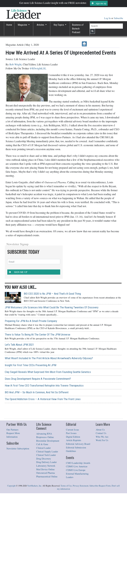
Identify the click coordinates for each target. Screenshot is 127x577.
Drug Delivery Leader (46, 545)
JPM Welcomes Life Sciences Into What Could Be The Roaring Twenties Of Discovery (51, 391)
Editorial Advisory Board (78, 527)
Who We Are (102, 520)
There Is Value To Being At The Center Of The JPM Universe (37, 418)
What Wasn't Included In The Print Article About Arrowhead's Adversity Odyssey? (49, 442)
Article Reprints (73, 524)
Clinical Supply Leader (47, 535)
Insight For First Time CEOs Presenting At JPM (30, 449)
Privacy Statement (80, 569)
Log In (107, 18)
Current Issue (72, 513)
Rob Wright (15, 64)
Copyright (11, 569)
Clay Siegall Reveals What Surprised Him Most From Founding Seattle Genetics (48, 455)
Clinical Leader (43, 531)
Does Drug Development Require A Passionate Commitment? (38, 462)
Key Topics (59, 24)
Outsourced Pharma (45, 556)
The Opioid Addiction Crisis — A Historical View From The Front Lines (43, 482)
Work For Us (102, 524)
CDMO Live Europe (75, 553)
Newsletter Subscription (17, 532)
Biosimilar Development (47, 524)
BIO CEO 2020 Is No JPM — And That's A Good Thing (52, 377)
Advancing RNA (44, 517)
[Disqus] (63, 281)
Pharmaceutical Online (46, 560)
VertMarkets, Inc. (34, 569)
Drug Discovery (43, 542)
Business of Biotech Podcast (78, 28)
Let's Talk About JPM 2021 (19, 428)
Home (9, 24)
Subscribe (118, 18)
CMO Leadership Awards (78, 546)
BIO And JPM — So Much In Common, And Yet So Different (36, 476)
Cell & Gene (42, 527)
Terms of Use (66, 569)
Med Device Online (45, 553)
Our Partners (12, 513)
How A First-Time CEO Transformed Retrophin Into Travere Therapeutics (44, 469)
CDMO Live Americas (76, 550)
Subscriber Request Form (100, 569)
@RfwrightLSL (38, 68)
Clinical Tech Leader (46, 538)
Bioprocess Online (45, 520)
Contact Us (101, 516)
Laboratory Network (45, 549)
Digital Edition (73, 520)
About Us (100, 513)
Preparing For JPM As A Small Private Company (31, 404)
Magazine (23, 24)
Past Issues (71, 516)
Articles (41, 24)
